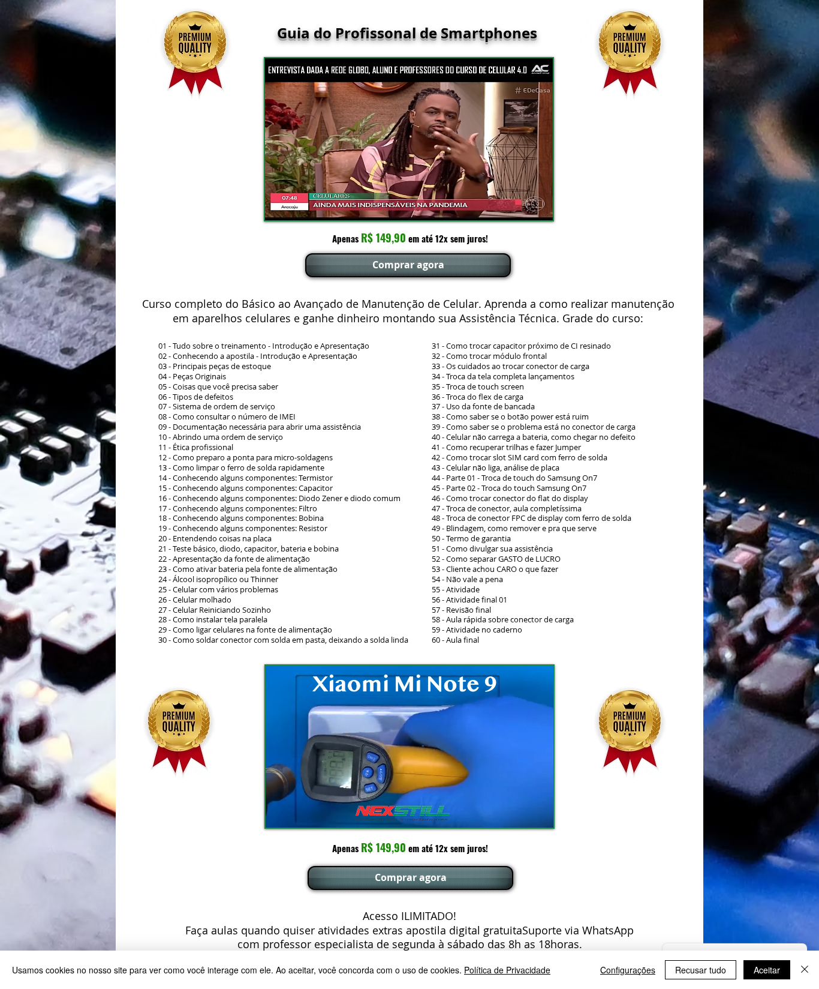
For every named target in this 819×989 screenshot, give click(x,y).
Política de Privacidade (507, 970)
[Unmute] (301, 204)
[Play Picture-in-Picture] (516, 204)
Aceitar (767, 970)
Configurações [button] (627, 970)
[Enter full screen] (536, 204)
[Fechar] (804, 969)
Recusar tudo (700, 970)
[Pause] (280, 204)
